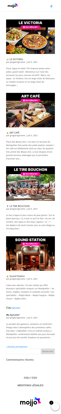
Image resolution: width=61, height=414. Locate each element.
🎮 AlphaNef (12, 314)
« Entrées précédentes (16, 346)
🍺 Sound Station (15, 276)
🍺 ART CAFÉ (12, 132)
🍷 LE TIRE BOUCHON (18, 206)
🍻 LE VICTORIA (14, 59)
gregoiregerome (17, 62)
